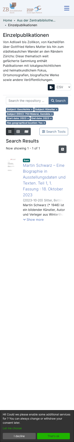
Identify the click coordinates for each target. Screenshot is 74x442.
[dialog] (37, 426)
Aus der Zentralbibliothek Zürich (36, 20)
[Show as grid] (18, 131)
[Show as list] (10, 131)
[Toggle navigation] (66, 8)
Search (60, 101)
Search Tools (55, 131)
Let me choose (12, 428)
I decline (19, 436)
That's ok (53, 436)
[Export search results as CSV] (51, 87)
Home (7, 20)
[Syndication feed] (63, 149)
